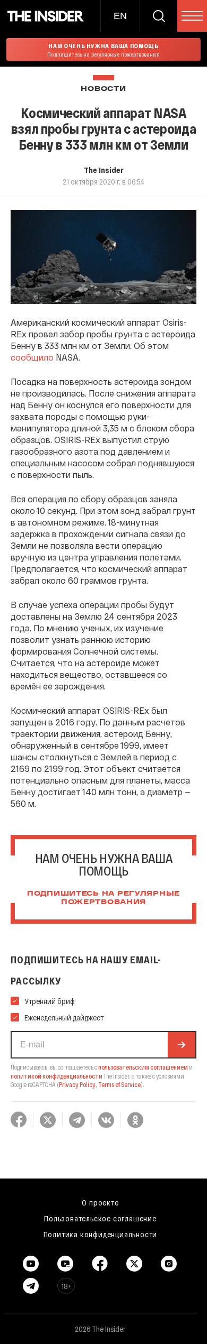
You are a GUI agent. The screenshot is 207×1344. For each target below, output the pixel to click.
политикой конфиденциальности (56, 1076)
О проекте (100, 1202)
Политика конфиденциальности (101, 1234)
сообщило (32, 357)
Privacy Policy (77, 1084)
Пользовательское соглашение (100, 1218)
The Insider (104, 169)
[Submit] (181, 1044)
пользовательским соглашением (143, 1067)
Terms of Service (119, 1084)
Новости (103, 89)
